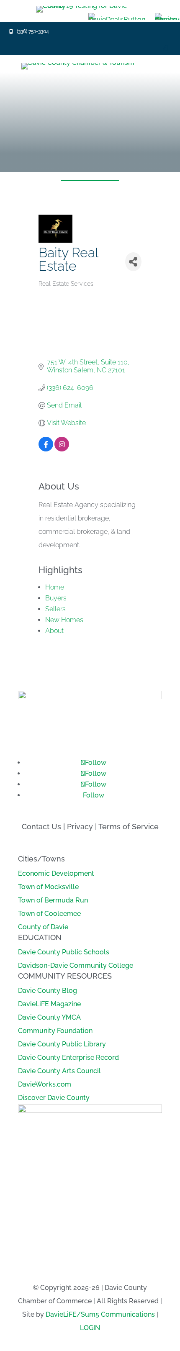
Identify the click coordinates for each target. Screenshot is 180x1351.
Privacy (80, 826)
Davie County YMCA (49, 1017)
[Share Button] (133, 261)
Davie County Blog (47, 991)
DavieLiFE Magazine (49, 1004)
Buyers (56, 598)
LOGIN (90, 1328)
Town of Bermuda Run (53, 900)
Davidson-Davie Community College (75, 965)
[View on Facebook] (46, 449)
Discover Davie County (54, 1098)
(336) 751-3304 (33, 31)
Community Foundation (55, 1031)
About (54, 631)
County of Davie (43, 927)
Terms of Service (128, 826)
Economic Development (56, 873)
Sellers (55, 609)
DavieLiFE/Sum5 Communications (100, 1314)
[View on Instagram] (61, 449)
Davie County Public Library (62, 1044)
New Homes (64, 620)
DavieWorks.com (44, 1084)
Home (54, 587)
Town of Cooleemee (49, 914)
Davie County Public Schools (63, 952)
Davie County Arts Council (59, 1071)
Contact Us (41, 826)
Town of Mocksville (48, 887)
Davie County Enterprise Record (68, 1057)
